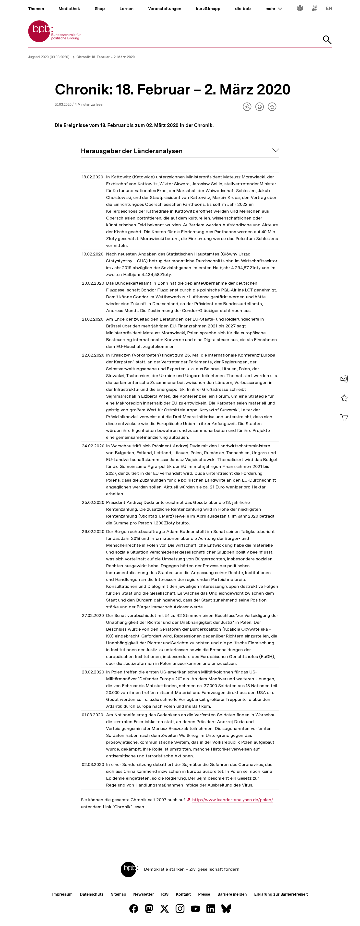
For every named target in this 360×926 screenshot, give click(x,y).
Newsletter (143, 894)
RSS (165, 894)
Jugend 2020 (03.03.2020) (48, 57)
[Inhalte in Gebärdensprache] (315, 9)
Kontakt (183, 894)
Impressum (62, 894)
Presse (204, 894)
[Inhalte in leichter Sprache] (300, 9)
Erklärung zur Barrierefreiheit (281, 894)
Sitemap (118, 894)
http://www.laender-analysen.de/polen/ (232, 799)
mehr (273, 8)
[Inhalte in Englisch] (329, 9)
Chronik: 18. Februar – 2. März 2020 (105, 57)
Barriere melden (232, 894)
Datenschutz (92, 894)
